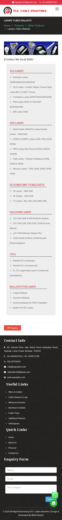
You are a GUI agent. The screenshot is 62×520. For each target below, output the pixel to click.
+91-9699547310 (49, 2)
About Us (12, 443)
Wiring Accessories (16, 402)
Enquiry (13, 328)
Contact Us (13, 453)
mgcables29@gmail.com (26, 2)
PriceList (12, 448)
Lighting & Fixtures (16, 418)
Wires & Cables (15, 392)
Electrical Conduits (16, 408)
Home (7, 25)
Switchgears (14, 423)
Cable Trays (13, 413)
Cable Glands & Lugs (18, 397)
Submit (51, 499)
